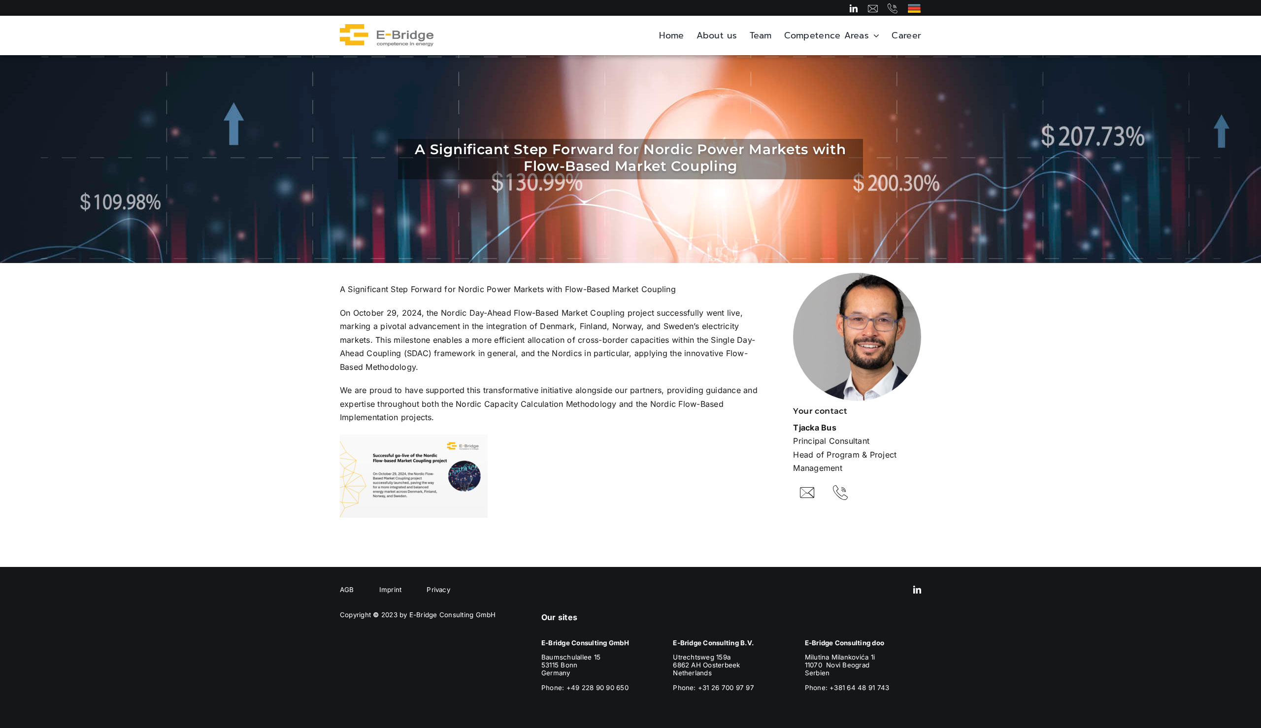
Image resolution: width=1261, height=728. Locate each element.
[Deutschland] (914, 7)
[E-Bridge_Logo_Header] (386, 28)
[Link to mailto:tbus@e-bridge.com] (807, 492)
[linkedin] (854, 8)
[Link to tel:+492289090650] (892, 8)
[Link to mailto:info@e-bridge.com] (873, 8)
